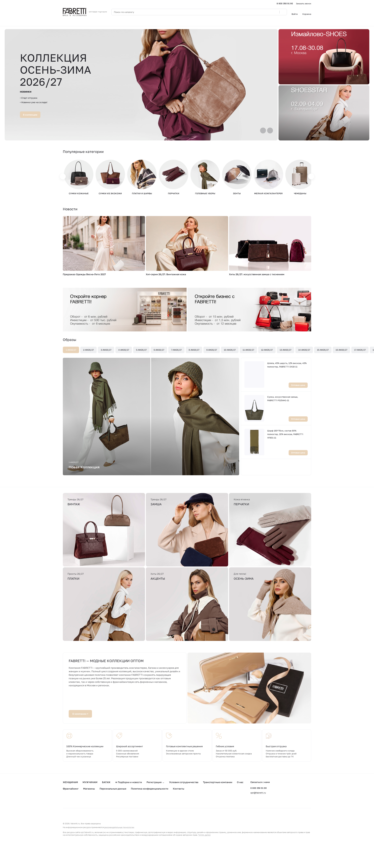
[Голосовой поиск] (276, 12)
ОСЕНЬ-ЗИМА (243, 578)
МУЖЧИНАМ (90, 782)
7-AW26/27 (176, 350)
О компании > (80, 713)
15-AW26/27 (323, 350)
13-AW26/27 (285, 350)
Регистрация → (155, 782)
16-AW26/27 (341, 350)
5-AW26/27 (141, 350)
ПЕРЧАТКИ (241, 504)
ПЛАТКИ (73, 578)
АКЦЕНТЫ (158, 578)
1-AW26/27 (71, 350)
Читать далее (204, 835)
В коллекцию (30, 114)
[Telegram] (70, 799)
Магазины (89, 788)
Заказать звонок (303, 3)
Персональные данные (113, 788)
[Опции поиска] (270, 12)
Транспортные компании (217, 782)
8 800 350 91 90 (285, 3)
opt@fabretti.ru (258, 792)
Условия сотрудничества (183, 782)
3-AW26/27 (106, 350)
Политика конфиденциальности (149, 788)
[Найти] (283, 12)
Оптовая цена (298, 385)
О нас (240, 782)
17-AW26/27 (360, 350)
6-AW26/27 (159, 350)
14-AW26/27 (304, 350)
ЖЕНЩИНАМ (70, 782)
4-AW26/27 (123, 350)
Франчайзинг (70, 788)
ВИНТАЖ (74, 504)
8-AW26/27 (194, 350)
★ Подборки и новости (128, 782)
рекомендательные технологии (119, 827)
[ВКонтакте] (64, 799)
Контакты (178, 788)
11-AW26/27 (248, 350)
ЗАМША (156, 504)
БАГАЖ (106, 782)
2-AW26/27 (88, 350)
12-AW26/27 (267, 350)
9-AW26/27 (211, 350)
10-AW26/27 (230, 350)
